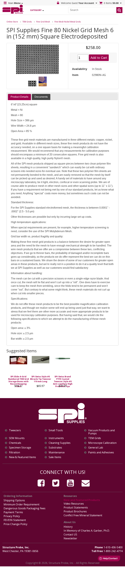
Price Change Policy (15, 524)
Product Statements (76, 507)
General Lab (95, 447)
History (68, 526)
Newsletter (70, 538)
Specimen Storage (20, 447)
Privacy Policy (12, 516)
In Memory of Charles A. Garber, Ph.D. (87, 530)
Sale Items (55, 457)
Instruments (56, 438)
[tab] (19, 97)
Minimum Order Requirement (21, 504)
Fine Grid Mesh (43, 21)
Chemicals (15, 442)
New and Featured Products (82, 500)
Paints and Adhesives (101, 452)
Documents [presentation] (41, 96)
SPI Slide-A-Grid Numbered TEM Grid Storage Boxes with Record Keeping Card (18, 381)
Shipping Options (14, 500)
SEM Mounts (17, 438)
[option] (18, 372)
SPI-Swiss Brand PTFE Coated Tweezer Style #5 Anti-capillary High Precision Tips (62, 381)
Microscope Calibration (102, 442)
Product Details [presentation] (19, 96)
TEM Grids (27, 21)
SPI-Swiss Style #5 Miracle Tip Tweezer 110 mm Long (40, 379)
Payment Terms (13, 512)
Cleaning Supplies (59, 442)
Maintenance (57, 452)
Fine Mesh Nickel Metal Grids (68, 21)
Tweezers (15, 430)
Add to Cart (98, 57)
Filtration (14, 452)
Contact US (70, 534)
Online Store (12, 21)
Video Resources (74, 503)
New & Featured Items (22, 457)
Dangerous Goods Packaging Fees (24, 508)
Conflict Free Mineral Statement (83, 515)
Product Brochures (75, 511)
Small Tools (56, 430)
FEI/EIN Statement (15, 520)
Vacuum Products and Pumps (101, 432)
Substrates (55, 447)
